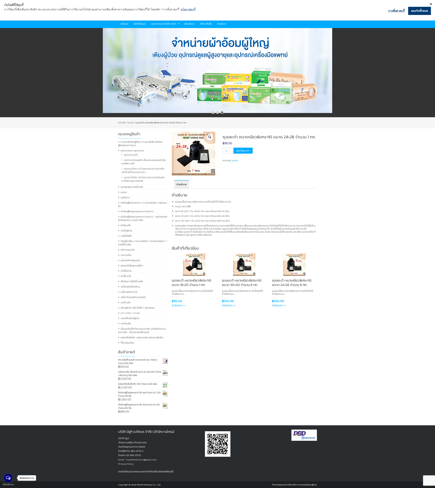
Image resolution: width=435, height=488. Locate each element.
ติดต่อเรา (221, 24)
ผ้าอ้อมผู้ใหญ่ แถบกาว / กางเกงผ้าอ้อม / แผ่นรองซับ (142, 204)
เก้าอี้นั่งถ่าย (126, 271)
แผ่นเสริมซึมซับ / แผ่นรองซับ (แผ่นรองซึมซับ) (142, 337)
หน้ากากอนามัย (128, 250)
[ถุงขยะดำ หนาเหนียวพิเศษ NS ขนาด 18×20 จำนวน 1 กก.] (194, 265)
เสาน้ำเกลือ (126, 323)
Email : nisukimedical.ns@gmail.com (137, 459)
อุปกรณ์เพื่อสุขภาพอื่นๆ (132, 265)
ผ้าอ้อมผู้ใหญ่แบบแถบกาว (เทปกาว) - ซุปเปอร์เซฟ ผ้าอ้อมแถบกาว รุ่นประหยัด (142, 218)
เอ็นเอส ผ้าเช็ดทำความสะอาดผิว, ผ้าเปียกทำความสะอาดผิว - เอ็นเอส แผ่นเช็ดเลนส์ (142, 330)
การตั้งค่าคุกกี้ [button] (396, 10)
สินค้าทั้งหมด (140, 24)
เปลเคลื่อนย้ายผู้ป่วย (130, 318)
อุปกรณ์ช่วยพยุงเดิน (130, 260)
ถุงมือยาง (125, 197)
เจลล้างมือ (125, 302)
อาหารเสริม (126, 255)
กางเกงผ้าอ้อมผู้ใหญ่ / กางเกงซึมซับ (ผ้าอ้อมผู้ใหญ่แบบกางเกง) (140, 143)
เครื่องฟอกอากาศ (129, 292)
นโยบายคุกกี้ (188, 9)
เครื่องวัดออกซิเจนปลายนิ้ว (133, 297)
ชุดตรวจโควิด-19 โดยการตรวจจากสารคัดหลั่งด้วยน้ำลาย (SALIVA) (142, 170)
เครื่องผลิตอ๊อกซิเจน (130, 287)
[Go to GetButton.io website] (8, 484)
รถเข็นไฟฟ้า (126, 236)
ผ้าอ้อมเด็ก (126, 225)
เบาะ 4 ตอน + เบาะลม (130, 313)
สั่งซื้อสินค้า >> (179, 305)
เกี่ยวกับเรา (189, 24)
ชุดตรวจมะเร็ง (131, 155)
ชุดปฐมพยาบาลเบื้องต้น (132, 187)
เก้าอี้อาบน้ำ (126, 276)
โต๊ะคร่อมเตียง (127, 343)
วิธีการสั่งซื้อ (206, 24)
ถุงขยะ (131, 122)
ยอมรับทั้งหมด (419, 10)
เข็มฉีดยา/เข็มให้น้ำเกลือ (132, 281)
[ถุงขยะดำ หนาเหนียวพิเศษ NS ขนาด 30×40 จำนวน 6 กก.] (244, 265)
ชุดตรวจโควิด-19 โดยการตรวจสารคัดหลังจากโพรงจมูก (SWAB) (143, 179)
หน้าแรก (124, 24)
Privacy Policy (126, 464)
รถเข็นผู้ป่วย (126, 230)
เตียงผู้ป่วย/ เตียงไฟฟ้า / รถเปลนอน (138, 308)
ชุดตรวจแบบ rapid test (163, 24)
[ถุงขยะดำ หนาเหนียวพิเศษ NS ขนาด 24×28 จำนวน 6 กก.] (294, 265)
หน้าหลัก (122, 122)
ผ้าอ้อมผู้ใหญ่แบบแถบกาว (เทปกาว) (137, 211)
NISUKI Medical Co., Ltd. (149, 484)
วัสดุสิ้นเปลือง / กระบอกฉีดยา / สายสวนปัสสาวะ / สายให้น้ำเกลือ (142, 242)
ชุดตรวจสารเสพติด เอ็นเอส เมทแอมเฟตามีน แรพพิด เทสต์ (143, 161)
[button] (210, 137)
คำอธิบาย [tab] (182, 184)
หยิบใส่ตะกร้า (243, 150)
